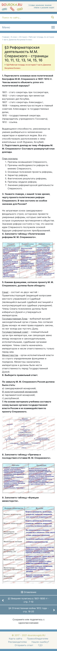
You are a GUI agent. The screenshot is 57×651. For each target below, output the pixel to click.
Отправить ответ (24, 645)
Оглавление (29, 592)
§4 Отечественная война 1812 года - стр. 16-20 (28, 610)
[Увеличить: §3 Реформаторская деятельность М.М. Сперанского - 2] (28, 433)
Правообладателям (37, 638)
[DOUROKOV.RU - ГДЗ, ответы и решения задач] (28, 6)
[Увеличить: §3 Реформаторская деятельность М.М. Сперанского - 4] (28, 544)
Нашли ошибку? (40, 641)
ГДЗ (40, 645)
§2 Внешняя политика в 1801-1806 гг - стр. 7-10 (28, 600)
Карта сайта (15, 638)
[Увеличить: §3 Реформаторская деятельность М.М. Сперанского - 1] (28, 260)
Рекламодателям (17, 641)
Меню (6, 27)
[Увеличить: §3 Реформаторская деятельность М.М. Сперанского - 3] (28, 478)
